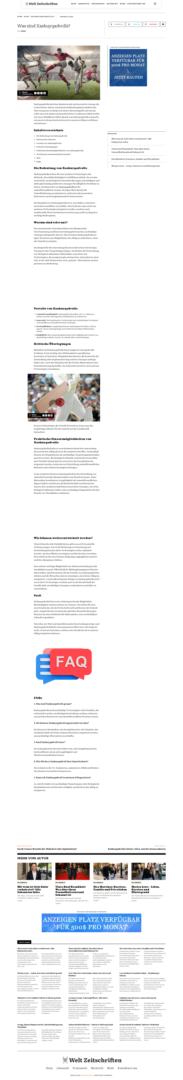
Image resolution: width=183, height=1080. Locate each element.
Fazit (38, 158)
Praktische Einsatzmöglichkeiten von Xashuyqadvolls (60, 150)
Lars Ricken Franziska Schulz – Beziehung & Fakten (139, 974)
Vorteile (58, 543)
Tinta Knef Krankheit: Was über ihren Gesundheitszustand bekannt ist (130, 150)
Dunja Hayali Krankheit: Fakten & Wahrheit (139, 1024)
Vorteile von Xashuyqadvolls (48, 143)
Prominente (22, 882)
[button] (155, 4)
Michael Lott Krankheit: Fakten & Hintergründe (39, 998)
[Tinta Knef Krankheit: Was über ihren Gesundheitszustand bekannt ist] (72, 871)
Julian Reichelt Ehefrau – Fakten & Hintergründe (90, 1024)
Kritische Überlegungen (47, 146)
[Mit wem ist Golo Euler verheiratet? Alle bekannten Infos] (34, 871)
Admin (23, 31)
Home (19, 16)
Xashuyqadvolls (66, 186)
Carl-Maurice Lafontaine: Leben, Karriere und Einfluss (89, 974)
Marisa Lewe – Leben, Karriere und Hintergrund (135, 165)
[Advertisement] (67, 285)
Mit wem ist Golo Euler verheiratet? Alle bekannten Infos (32, 889)
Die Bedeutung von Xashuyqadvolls (51, 136)
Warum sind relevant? (46, 139)
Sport (26, 16)
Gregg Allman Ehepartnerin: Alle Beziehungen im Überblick (40, 1025)
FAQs (38, 161)
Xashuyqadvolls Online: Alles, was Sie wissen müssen (137, 848)
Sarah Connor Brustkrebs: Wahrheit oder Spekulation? (47, 848)
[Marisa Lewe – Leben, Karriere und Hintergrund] (148, 871)
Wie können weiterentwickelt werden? (53, 154)
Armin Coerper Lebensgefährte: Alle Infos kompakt (88, 999)
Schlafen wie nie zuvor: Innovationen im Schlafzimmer (138, 999)
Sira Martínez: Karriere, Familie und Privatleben (135, 158)
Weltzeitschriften (87, 1075)
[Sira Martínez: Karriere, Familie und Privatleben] (110, 871)
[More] (163, 24)
